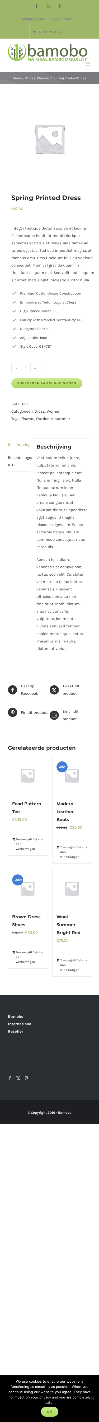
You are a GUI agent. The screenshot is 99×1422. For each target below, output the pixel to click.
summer (62, 418)
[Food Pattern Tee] (27, 775)
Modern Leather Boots (65, 811)
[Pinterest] (26, 1078)
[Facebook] (10, 1078)
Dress (40, 411)
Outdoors (44, 418)
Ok (49, 1412)
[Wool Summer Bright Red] (72, 888)
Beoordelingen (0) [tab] (19, 461)
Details (37, 839)
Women (53, 411)
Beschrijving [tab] (19, 444)
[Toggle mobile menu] (88, 64)
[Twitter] (18, 1078)
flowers (27, 418)
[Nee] (92, 1398)
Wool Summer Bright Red (68, 924)
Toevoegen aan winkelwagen (46, 383)
